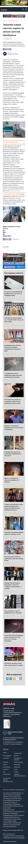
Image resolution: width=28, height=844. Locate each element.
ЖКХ (4, 772)
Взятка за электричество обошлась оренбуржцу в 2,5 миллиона (12, 480)
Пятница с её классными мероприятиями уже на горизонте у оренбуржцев (13, 427)
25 (16, 537)
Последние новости (13, 273)
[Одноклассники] (6, 49)
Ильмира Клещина (12, 54)
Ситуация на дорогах (18, 759)
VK (3, 230)
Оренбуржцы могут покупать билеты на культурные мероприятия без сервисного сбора (12, 348)
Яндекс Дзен (7, 236)
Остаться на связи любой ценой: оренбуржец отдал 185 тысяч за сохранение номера (13, 293)
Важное (16, 755)
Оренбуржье (6, 774)
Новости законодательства (18, 775)
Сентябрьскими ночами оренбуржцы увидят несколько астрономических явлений (13, 375)
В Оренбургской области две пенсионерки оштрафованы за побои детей (12, 454)
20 (16, 512)
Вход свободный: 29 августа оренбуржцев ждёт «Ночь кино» (13, 612)
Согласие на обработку (10, 737)
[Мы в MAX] (20, 678)
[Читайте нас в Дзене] (17, 678)
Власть (5, 764)
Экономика (6, 767)
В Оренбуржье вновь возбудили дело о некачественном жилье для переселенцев (13, 319)
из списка (21, 838)
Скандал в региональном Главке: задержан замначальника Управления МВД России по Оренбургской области (13, 507)
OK (4, 234)
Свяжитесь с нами (8, 708)
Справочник (17, 753)
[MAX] (10, 49)
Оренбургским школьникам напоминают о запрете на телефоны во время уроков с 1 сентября (12, 585)
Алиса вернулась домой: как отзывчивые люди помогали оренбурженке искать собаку (12, 401)
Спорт (16, 769)
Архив (5, 752)
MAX (4, 232)
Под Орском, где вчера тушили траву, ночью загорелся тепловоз (13, 664)
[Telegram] (8, 49)
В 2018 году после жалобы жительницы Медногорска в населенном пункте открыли (14, 192)
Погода (16, 772)
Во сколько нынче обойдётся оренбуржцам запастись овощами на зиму (13, 558)
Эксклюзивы (7, 755)
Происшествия (18, 762)
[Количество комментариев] (16, 298)
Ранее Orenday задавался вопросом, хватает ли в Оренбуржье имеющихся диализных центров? (14, 142)
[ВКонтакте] (4, 49)
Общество (17, 767)
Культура (6, 769)
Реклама (5, 762)
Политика (17, 764)
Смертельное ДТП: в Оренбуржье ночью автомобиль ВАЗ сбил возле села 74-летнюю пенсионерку (13, 638)
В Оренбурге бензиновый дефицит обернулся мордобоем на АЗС (13, 533)
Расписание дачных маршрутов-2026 (7, 780)
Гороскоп (6, 758)
